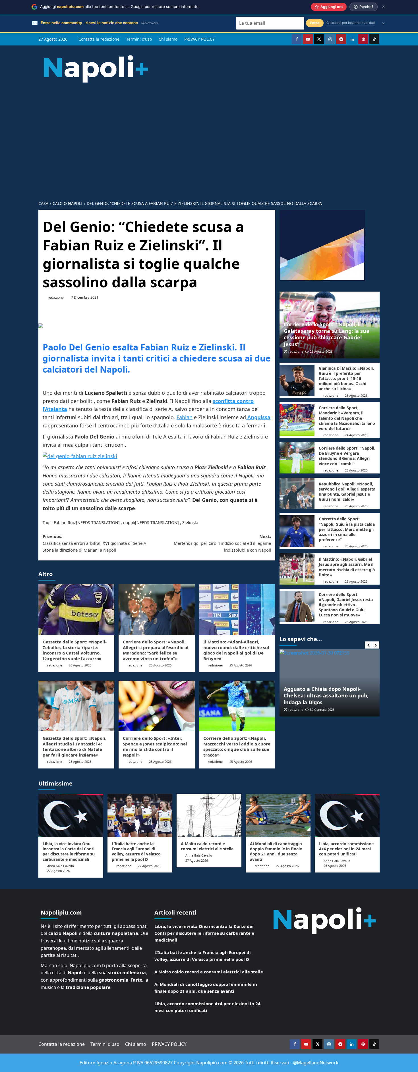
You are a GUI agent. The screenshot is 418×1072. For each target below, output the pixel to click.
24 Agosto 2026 (356, 435)
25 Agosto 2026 (240, 665)
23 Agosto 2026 (356, 470)
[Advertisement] (209, 137)
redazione (56, 297)
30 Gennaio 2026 (322, 709)
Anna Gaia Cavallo (60, 866)
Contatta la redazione (98, 39)
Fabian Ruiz (65, 522)
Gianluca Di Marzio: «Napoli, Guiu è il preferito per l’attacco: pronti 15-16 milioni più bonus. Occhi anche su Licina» (346, 378)
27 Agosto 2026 (58, 871)
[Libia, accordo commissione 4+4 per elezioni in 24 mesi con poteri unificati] (347, 815)
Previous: (95, 543)
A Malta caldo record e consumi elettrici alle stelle (207, 846)
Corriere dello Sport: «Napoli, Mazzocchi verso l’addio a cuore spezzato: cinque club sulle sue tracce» (236, 746)
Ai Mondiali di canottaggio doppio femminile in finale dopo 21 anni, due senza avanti (276, 851)
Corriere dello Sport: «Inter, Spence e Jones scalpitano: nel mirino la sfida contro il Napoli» (155, 746)
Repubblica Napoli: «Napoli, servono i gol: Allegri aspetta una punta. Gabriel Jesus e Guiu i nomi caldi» (347, 491)
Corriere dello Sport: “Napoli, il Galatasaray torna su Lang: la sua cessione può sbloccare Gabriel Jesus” (326, 334)
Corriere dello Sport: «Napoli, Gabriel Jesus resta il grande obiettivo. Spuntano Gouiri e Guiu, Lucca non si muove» (346, 605)
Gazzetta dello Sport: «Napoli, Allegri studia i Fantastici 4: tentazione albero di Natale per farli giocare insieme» (74, 746)
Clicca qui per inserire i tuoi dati (350, 23)
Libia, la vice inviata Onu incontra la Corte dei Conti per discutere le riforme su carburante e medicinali (69, 851)
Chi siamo (168, 39)
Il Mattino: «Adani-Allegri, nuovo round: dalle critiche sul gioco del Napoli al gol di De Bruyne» (236, 650)
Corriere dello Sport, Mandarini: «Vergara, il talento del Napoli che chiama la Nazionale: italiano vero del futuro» (347, 418)
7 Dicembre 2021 (84, 297)
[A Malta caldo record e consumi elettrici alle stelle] (209, 815)
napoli (129, 522)
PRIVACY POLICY (199, 39)
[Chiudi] (383, 7)
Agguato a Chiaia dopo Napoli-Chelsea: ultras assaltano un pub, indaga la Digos (326, 695)
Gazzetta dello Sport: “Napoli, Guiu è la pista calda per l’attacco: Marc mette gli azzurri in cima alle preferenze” (347, 529)
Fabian (185, 417)
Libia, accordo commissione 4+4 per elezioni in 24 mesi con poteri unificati (346, 849)
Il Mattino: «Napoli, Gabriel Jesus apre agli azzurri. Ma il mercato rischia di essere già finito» (347, 566)
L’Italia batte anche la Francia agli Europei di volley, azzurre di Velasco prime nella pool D (136, 851)
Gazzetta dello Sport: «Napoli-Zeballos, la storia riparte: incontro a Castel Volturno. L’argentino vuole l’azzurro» (75, 650)
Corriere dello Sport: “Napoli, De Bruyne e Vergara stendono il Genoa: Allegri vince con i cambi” (347, 455)
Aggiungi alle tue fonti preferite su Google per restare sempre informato (119, 6)
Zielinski (190, 522)
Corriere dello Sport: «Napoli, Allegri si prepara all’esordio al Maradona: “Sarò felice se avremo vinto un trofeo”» (156, 650)
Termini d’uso (139, 39)
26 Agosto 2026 (80, 665)
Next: (222, 543)
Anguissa (258, 417)
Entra (315, 22)
